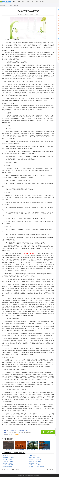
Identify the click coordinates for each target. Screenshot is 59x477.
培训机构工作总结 (7, 459)
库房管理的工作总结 (8, 461)
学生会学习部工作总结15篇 (12, 469)
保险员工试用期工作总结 (35, 461)
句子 (37, 1)
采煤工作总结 (32, 455)
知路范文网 (27, 475)
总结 (19, 1)
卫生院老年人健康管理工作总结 (37, 466)
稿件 (32, 1)
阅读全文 (32, 14)
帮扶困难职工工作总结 (8, 457)
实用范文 (42, 1)
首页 (14, 1)
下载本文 (37, 14)
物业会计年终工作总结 (34, 457)
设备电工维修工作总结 (34, 464)
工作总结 (16, 5)
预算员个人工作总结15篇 (35, 459)
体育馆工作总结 (7, 455)
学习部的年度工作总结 (8, 464)
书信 (28, 1)
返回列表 (51, 469)
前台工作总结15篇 (7, 466)
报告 (23, 1)
